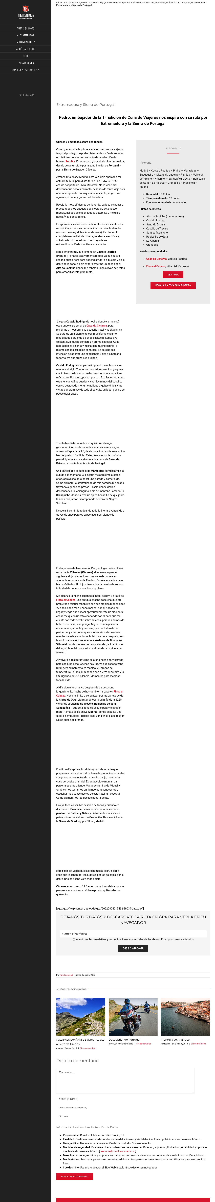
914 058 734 (26, 95)
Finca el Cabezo (155, 266)
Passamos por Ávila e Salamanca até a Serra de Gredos (80, 1017)
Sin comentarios (87, 1048)
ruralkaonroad (66, 975)
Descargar (133, 948)
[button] (25, 76)
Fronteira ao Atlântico (185, 1017)
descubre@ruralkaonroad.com (117, 1151)
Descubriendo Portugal (133, 1017)
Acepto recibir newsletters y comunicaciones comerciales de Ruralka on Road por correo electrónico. (135, 939)
